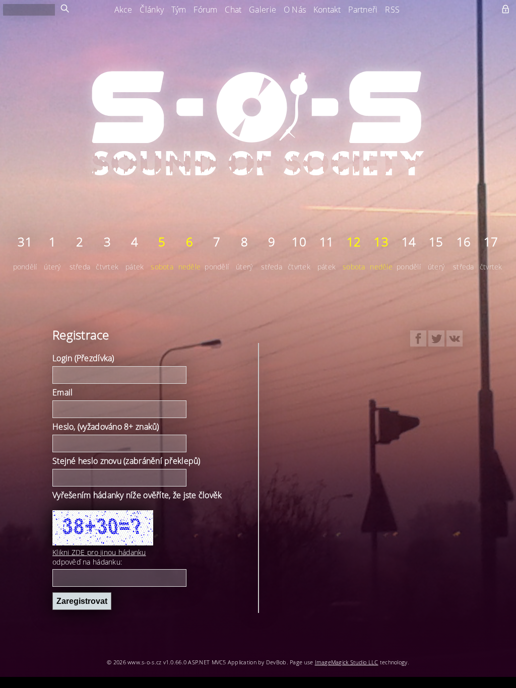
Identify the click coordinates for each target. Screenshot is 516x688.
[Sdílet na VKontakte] (454, 338)
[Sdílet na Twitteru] (436, 338)
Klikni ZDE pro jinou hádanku (99, 552)
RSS (392, 9)
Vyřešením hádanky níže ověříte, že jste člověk (137, 495)
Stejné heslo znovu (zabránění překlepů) (126, 460)
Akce (123, 9)
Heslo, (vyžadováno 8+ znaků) (105, 426)
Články (152, 9)
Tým (178, 9)
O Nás (295, 9)
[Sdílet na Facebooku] (418, 338)
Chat (233, 9)
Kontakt (327, 9)
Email (62, 392)
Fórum (205, 9)
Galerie (262, 9)
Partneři (362, 9)
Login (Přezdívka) (83, 358)
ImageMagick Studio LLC (346, 662)
